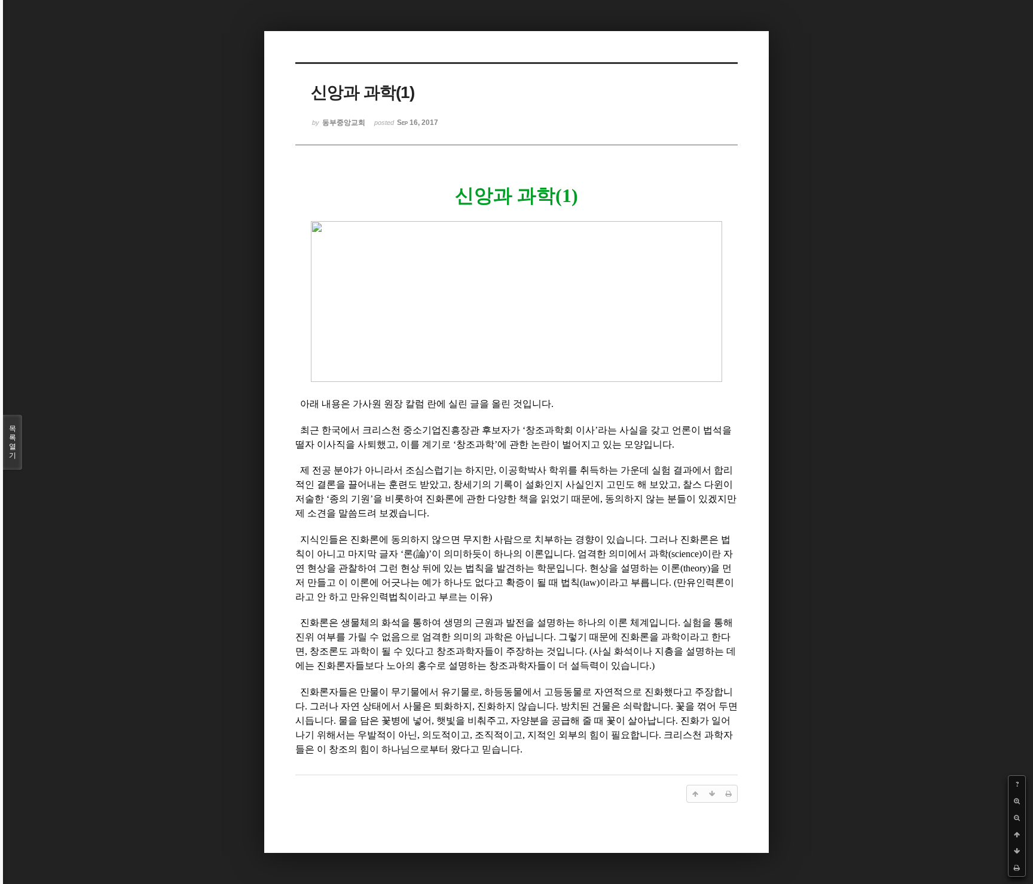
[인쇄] (1016, 867)
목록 (12, 442)
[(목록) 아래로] (1016, 851)
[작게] (1016, 817)
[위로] (1016, 834)
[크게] (1016, 801)
